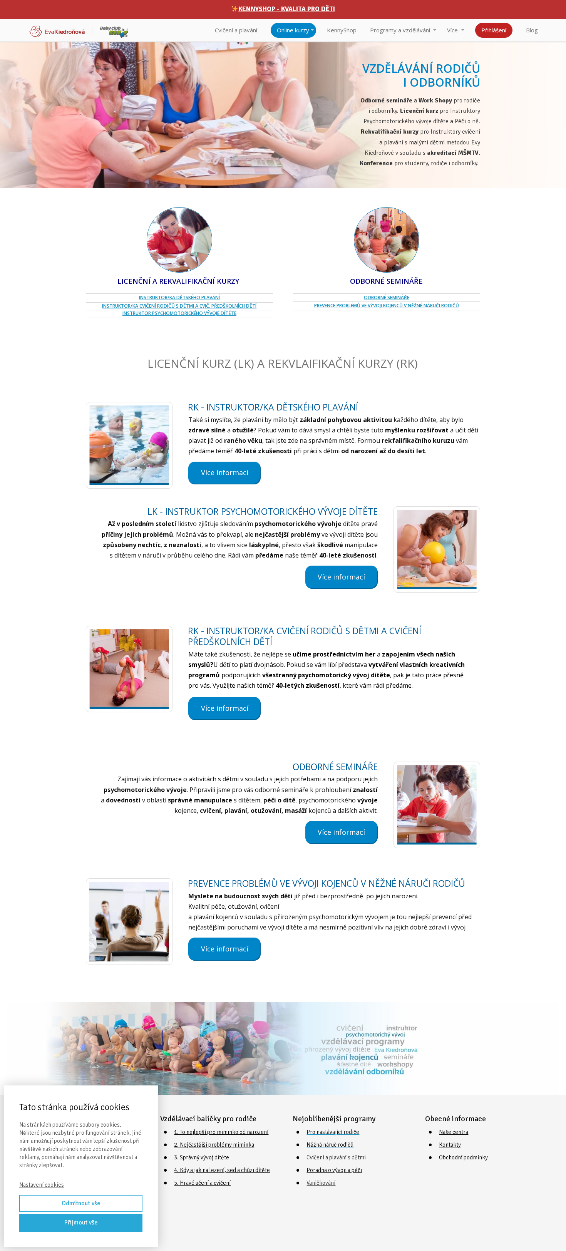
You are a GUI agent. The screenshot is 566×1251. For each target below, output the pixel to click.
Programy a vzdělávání (400, 30)
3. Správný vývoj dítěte (201, 1157)
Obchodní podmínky (463, 1157)
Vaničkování (320, 1182)
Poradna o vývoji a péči (334, 1170)
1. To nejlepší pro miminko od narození (221, 1132)
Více (452, 30)
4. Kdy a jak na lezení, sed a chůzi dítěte (222, 1170)
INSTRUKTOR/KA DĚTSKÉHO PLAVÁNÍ (179, 297)
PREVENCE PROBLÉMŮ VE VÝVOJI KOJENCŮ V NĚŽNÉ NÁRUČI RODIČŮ (386, 305)
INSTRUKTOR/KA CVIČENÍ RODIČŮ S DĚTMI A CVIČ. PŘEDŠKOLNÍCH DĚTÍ (179, 306)
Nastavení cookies (41, 1184)
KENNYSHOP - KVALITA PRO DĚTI (286, 9)
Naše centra (453, 1132)
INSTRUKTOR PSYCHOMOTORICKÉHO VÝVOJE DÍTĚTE (179, 313)
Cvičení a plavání (236, 30)
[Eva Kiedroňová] (78, 30)
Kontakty (450, 1144)
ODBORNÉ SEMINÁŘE (386, 297)
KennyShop (342, 30)
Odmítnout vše (81, 1203)
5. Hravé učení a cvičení (202, 1182)
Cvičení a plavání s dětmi (336, 1157)
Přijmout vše (81, 1222)
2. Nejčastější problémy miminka (214, 1144)
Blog (532, 30)
